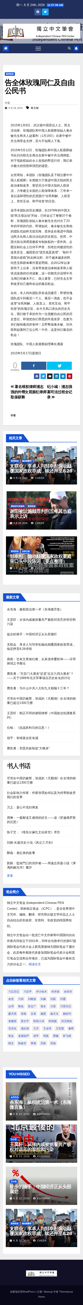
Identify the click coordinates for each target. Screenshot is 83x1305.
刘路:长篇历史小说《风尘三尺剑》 (31, 842)
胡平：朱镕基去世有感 (22, 738)
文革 (33, 1013)
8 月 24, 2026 (21, 1114)
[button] (69, 48)
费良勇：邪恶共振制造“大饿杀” (28, 748)
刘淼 (43, 998)
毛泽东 (12, 1028)
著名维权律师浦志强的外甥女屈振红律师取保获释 (29, 392)
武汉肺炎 (66, 1021)
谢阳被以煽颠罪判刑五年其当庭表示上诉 (40, 513)
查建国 (12, 1021)
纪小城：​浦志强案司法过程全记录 (59, 392)
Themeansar (66, 1291)
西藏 (55, 1035)
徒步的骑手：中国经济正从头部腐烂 (32, 634)
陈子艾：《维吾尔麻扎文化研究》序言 (33, 832)
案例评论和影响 (18, 506)
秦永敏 (35, 107)
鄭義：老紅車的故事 (21, 853)
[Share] (33, 366)
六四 (21, 998)
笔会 (11, 1035)
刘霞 (63, 998)
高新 (43, 1043)
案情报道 (10, 74)
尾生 (43, 1006)
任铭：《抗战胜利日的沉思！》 (29, 727)
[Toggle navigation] (38, 48)
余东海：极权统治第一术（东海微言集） (35, 609)
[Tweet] (59, 366)
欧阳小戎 (38, 1021)
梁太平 (25, 1021)
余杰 (11, 998)
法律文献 (26, 551)
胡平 (36, 1035)
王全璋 (47, 1028)
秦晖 (71, 1028)
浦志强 (25, 1028)
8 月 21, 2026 (21, 1240)
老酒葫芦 (23, 1035)
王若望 (60, 1028)
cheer (39, 478)
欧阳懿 (53, 1021)
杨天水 (54, 1013)
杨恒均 (67, 1013)
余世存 (68, 991)
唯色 (21, 1006)
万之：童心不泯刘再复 (22, 807)
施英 (43, 1013)
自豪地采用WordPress (23, 1291)
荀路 (46, 1035)
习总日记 (13, 991)
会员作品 (15, 1097)
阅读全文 (35, 964)
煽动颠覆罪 (27, 461)
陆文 (11, 1043)
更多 (10, 875)
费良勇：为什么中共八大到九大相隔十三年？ (38, 688)
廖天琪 (12, 1013)
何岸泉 (55, 991)
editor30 (43, 1114)
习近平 (28, 991)
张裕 (23, 1013)
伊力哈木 (41, 991)
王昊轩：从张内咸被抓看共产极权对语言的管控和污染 (40, 1147)
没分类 (14, 1139)
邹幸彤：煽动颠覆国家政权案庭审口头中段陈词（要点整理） (40, 558)
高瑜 (53, 1043)
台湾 (11, 1006)
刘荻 (53, 998)
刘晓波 (32, 998)
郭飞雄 (67, 1035)
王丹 (36, 1028)
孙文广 (32, 1006)
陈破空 (22, 1043)
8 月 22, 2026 (21, 1198)
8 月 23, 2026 (21, 1156)
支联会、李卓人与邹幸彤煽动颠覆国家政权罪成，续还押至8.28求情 (41, 470)
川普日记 (65, 1006)
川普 (53, 1006)
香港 (33, 1043)
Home (41, 1296)
